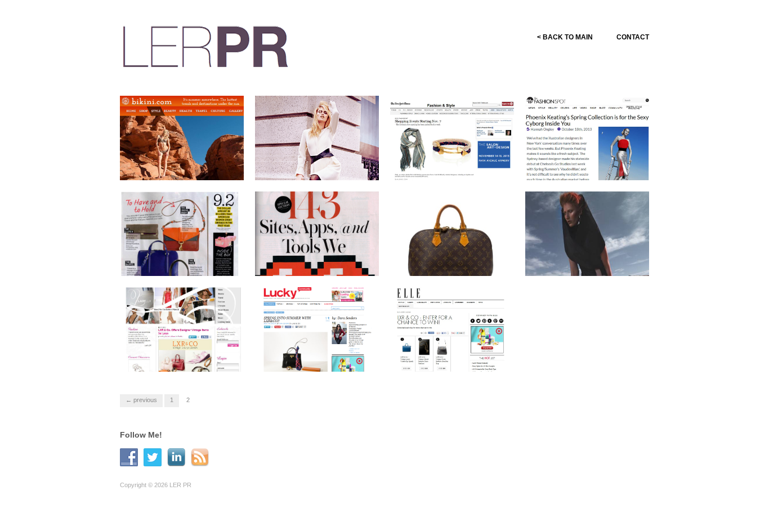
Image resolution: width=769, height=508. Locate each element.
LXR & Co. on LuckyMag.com (300, 356)
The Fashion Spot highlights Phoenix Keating (590, 164)
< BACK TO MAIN (565, 37)
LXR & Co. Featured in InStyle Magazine (311, 260)
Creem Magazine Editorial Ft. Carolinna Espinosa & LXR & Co (322, 159)
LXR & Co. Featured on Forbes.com (448, 260)
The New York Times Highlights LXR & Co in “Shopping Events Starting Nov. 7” (452, 154)
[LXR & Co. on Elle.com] (452, 343)
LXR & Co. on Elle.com (469, 361)
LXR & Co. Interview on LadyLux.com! (178, 356)
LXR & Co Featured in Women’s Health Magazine (183, 260)
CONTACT (632, 37)
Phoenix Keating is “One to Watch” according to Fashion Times (591, 255)
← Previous (141, 399)
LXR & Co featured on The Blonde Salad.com (183, 164)
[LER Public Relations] (205, 44)
